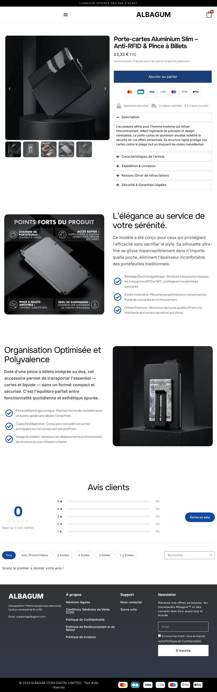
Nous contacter (131, 602)
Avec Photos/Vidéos (34, 555)
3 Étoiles (104, 555)
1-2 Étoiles (127, 555)
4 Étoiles (84, 555)
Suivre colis (128, 609)
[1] (57, 88)
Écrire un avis (200, 517)
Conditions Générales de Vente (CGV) (88, 611)
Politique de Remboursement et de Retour (90, 628)
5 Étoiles (63, 555)
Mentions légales (78, 602)
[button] (65, 14)
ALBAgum (153, 14)
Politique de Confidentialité (85, 619)
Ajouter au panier (162, 76)
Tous (9, 555)
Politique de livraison (81, 637)
